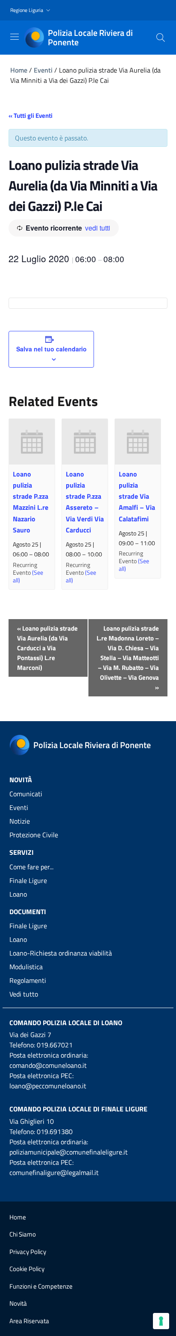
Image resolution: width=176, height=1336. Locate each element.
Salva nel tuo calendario (51, 349)
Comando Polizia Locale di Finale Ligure (78, 1109)
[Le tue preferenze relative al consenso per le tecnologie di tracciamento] (161, 1321)
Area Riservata (29, 1321)
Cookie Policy (26, 1269)
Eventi (43, 70)
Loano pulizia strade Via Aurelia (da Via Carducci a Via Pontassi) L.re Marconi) (47, 647)
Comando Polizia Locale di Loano (65, 1022)
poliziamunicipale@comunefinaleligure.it (68, 1152)
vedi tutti (97, 228)
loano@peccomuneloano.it (47, 1086)
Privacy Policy (27, 1252)
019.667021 (55, 1045)
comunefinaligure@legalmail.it (54, 1172)
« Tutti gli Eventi (31, 115)
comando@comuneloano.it (48, 1065)
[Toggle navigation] (14, 37)
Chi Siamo (22, 1234)
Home (18, 70)
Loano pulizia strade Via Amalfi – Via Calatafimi (137, 496)
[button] (31, 10)
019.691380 (55, 1131)
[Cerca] (160, 37)
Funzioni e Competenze (41, 1286)
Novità (18, 1303)
